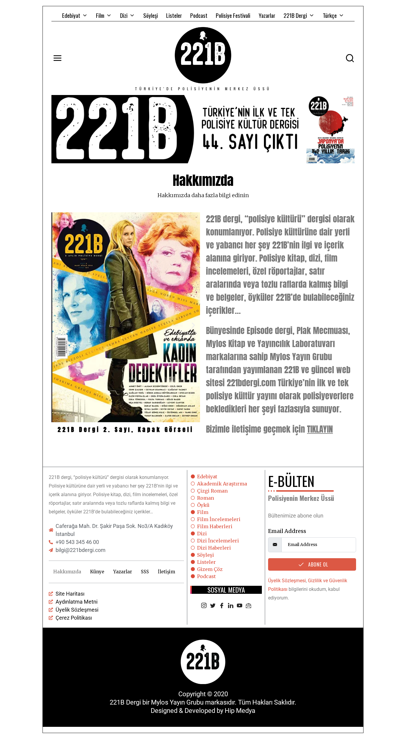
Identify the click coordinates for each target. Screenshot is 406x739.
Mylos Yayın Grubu (177, 702)
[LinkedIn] (230, 606)
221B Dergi (295, 15)
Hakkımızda (67, 572)
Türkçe (330, 15)
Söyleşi (150, 15)
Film (100, 15)
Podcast (198, 15)
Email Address (287, 531)
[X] (212, 606)
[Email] (248, 606)
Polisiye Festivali (233, 15)
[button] (58, 325)
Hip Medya (240, 710)
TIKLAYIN (320, 429)
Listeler (174, 15)
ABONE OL (317, 564)
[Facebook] (221, 606)
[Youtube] (239, 606)
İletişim (166, 572)
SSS (145, 572)
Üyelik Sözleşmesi (287, 580)
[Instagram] (203, 606)
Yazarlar (267, 15)
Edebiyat (71, 15)
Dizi (124, 15)
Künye (97, 572)
